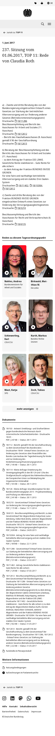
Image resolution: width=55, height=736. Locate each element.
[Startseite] (27, 13)
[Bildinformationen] (22, 273)
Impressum (36, 711)
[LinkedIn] (12, 698)
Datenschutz (23, 711)
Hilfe (4, 706)
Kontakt (13, 706)
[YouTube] (38, 698)
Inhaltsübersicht (28, 706)
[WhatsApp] (29, 698)
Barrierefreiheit (9, 711)
